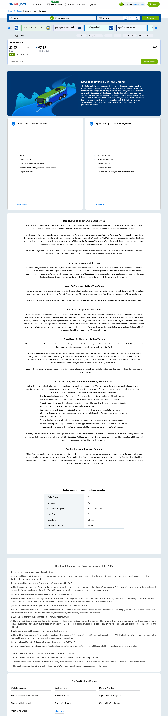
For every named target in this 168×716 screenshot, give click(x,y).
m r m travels (104, 155)
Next (155, 28)
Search (150, 18)
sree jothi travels (106, 159)
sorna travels (104, 163)
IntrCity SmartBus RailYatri (32, 163)
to (19, 688)
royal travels (26, 159)
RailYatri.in (39, 601)
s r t (22, 155)
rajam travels (26, 171)
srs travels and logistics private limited (38, 167)
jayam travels (104, 167)
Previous (8, 28)
